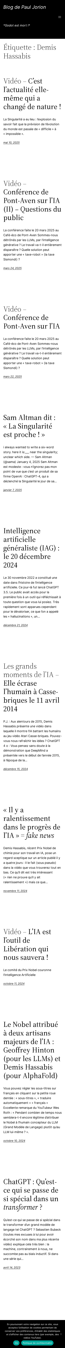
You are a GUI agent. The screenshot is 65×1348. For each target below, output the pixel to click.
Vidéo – (32, 94)
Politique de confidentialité (37, 1343)
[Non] (60, 1334)
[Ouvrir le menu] (60, 17)
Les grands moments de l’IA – (31, 687)
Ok (16, 1343)
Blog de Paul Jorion (24, 7)
